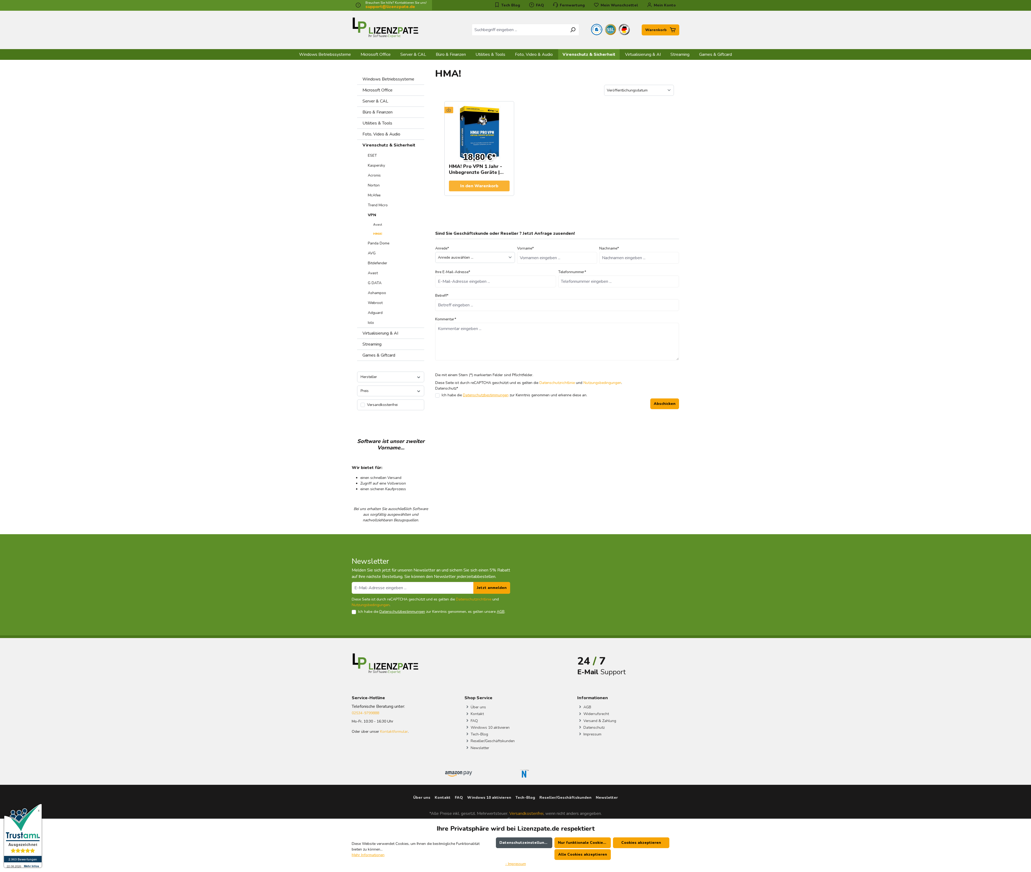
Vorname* (525, 248)
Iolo (371, 322)
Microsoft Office (377, 90)
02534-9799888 (365, 713)
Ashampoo (377, 292)
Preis (365, 390)
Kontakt (477, 713)
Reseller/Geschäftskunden (492, 740)
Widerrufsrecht (595, 713)
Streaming (372, 344)
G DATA (375, 282)
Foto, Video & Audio (381, 134)
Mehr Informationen (368, 855)
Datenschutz (593, 727)
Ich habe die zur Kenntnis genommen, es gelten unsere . (431, 611)
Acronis (374, 175)
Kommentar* (445, 319)
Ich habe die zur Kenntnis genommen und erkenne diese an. (514, 395)
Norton (374, 185)
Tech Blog (510, 5)
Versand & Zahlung (599, 720)
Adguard (375, 312)
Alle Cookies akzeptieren (582, 854)
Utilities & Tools (377, 123)
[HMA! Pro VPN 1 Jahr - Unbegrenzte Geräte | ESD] (479, 132)
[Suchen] (573, 30)
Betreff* (441, 295)
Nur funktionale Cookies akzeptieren (584, 842)
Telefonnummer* (572, 271)
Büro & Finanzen (377, 112)
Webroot (375, 302)
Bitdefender (377, 263)
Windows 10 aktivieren (490, 727)
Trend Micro (378, 205)
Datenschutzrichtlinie (557, 382)
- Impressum (515, 863)
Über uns (478, 707)
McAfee (374, 195)
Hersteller (369, 376)
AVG (372, 253)
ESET (372, 155)
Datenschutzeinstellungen (525, 842)
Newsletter (479, 747)
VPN (372, 215)
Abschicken (665, 403)
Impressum (591, 734)
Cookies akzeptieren (641, 842)
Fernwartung (572, 5)
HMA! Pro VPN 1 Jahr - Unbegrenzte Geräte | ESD (475, 169)
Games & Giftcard (378, 355)
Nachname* (609, 248)
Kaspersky (376, 165)
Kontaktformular (394, 731)
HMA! (377, 234)
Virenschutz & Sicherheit (388, 145)
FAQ (539, 5)
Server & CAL (375, 101)
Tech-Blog (479, 734)
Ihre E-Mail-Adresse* (452, 271)
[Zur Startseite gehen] (385, 29)
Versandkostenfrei (526, 813)
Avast (377, 224)
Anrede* (442, 248)
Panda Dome (378, 243)
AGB (500, 611)
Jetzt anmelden (492, 587)
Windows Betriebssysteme (388, 79)
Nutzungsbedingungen (602, 382)
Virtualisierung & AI (380, 333)
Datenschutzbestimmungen (486, 395)
